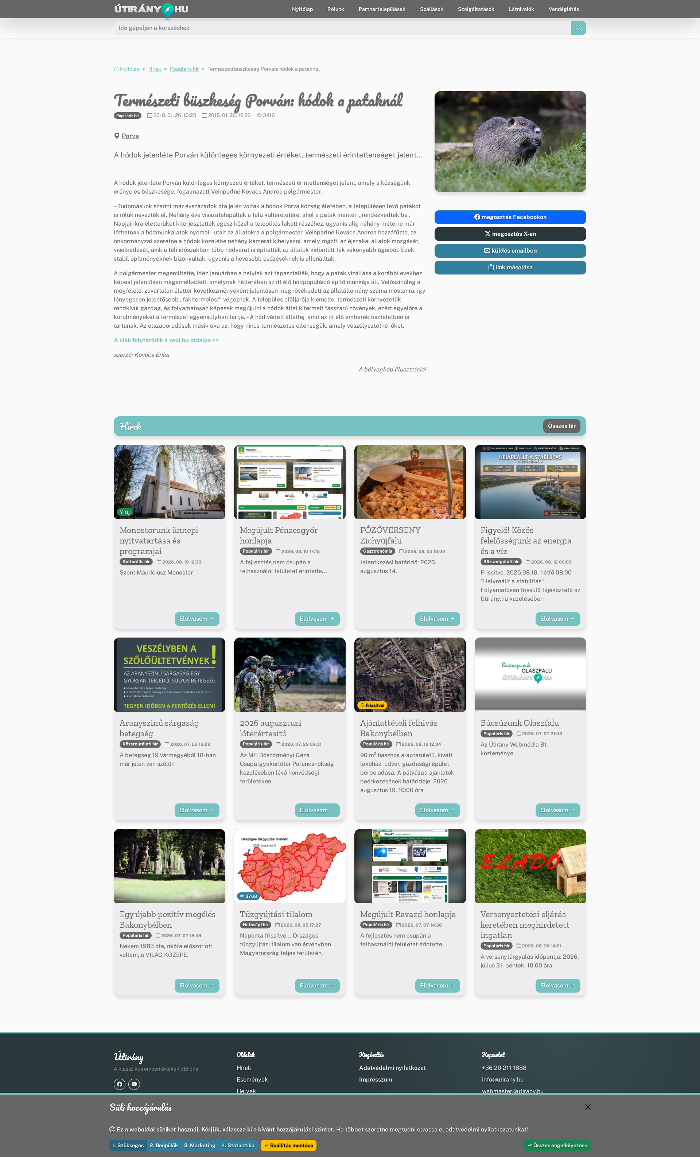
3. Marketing (199, 1145)
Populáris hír (184, 69)
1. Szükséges (128, 1145)
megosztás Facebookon (513, 217)
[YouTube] (134, 1084)
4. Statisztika (238, 1145)
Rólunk (335, 9)
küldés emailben (513, 250)
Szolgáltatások (476, 9)
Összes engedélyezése (559, 1145)
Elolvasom (194, 618)
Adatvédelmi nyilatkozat (392, 1067)
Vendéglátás (564, 9)
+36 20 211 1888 (504, 1067)
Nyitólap (302, 9)
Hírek (154, 69)
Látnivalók (521, 9)
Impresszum (375, 1079)
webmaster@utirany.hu (513, 1091)
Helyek (246, 1091)
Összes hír (562, 425)
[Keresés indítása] (578, 28)
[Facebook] (119, 1084)
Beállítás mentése (291, 1145)
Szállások (431, 9)
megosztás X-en (513, 233)
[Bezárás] (588, 1107)
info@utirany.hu (503, 1079)
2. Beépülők (164, 1145)
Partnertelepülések (382, 9)
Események (252, 1079)
